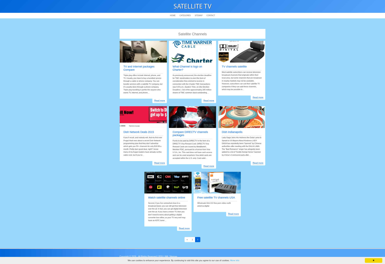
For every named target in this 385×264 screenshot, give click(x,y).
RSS (161, 256)
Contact (210, 15)
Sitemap (198, 15)
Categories (185, 15)
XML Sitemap (171, 256)
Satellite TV (193, 6)
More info (234, 260)
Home (173, 15)
